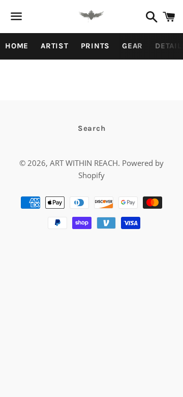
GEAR (132, 45)
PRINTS (95, 45)
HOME (16, 45)
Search (92, 128)
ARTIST (55, 45)
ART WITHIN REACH (84, 163)
